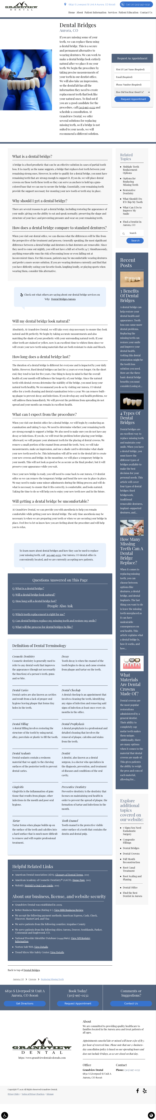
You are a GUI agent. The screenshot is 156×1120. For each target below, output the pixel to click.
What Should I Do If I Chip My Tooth (133, 200)
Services (112, 12)
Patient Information (95, 12)
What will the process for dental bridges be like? (44, 627)
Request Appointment (78, 1003)
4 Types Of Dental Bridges (130, 417)
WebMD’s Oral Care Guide (39, 885)
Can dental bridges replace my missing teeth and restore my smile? (56, 620)
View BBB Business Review (68, 910)
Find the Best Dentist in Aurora (132, 894)
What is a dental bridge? (29, 588)
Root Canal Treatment (129, 869)
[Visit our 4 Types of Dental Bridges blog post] (132, 408)
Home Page (79, 880)
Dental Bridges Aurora (63, 299)
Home (71, 12)
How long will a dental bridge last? (36, 601)
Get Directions (24, 1003)
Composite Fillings (129, 841)
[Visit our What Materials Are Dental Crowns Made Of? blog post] (132, 670)
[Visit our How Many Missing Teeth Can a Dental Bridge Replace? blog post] (132, 534)
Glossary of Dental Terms (69, 874)
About (79, 12)
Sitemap (49, 1094)
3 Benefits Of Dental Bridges (129, 295)
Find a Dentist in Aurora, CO (132, 223)
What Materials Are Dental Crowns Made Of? (130, 684)
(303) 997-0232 (86, 107)
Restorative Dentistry (129, 191)
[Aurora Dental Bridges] (26, 109)
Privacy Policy (14, 1094)
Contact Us (146, 12)
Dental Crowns (131, 853)
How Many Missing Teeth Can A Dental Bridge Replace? (131, 550)
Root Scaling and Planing (132, 878)
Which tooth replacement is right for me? (40, 614)
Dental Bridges (32, 970)
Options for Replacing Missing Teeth (130, 181)
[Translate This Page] (151, 1115)
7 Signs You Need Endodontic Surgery (132, 831)
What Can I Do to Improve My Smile (132, 210)
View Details (41, 946)
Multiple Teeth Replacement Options (131, 170)
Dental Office (130, 887)
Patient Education (128, 12)
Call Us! (138, 4)
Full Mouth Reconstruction (131, 860)
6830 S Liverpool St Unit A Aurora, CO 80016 (91, 4)
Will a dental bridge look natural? (35, 594)
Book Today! (78, 993)
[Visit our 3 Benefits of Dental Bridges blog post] (132, 286)
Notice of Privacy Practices (33, 1094)
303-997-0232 (53, 555)
